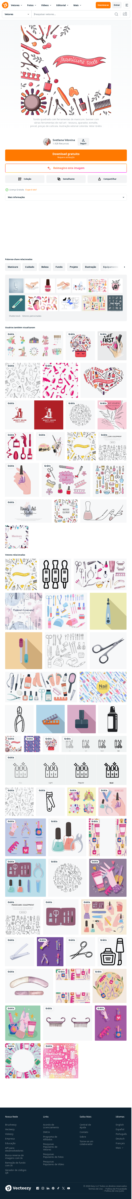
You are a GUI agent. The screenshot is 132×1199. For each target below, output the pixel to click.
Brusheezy (10, 1124)
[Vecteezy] (5, 5)
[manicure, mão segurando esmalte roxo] (22, 480)
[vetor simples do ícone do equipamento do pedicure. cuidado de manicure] (112, 719)
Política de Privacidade (113, 1188)
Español (117, 1129)
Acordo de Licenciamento (50, 1126)
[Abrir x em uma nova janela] (63, 1188)
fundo (59, 266)
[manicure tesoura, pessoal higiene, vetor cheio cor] (80, 951)
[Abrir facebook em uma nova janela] (37, 1188)
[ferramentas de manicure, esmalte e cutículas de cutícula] (67, 837)
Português (118, 1133)
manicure (13, 266)
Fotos (30, 5)
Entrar (117, 5)
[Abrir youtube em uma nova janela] (68, 1188)
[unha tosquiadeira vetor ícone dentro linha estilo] (50, 802)
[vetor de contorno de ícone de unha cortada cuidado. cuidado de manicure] (19, 719)
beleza (44, 266)
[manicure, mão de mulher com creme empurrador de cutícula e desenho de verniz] (22, 1023)
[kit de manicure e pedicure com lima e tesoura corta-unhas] (61, 917)
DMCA (45, 1132)
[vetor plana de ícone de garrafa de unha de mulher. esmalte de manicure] (81, 719)
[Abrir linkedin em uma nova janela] (48, 1188)
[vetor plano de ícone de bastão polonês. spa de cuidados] (23, 650)
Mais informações (16, 197)
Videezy (9, 1133)
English (117, 1124)
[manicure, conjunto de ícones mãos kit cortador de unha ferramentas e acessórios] (104, 917)
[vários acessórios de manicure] (110, 986)
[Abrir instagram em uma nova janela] (43, 1188)
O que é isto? (31, 189)
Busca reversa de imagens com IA (14, 1157)
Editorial (61, 5)
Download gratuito (66, 155)
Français (117, 1143)
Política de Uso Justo (112, 1190)
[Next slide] (119, 267)
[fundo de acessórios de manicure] (73, 986)
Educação (10, 1143)
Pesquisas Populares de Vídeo (49, 1164)
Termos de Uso (93, 1188)
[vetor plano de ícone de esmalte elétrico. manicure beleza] (108, 611)
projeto (74, 266)
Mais (76, 5)
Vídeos (45, 5)
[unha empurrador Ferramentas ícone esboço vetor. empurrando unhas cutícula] (55, 574)
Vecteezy (9, 1129)
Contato (82, 1132)
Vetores (15, 5)
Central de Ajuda (84, 1126)
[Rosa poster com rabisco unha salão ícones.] (60, 1060)
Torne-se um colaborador (85, 1143)
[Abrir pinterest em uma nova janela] (53, 1188)
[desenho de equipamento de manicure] (23, 1060)
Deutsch (117, 1138)
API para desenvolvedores (14, 1149)
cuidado (29, 266)
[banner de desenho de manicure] (108, 837)
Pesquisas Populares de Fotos (52, 1155)
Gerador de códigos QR (15, 1171)
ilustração (90, 266)
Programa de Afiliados (49, 1138)
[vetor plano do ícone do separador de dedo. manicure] (50, 719)
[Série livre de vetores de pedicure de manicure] (66, 480)
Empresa (10, 1138)
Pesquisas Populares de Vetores (49, 1147)
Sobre (81, 1136)
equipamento (110, 266)
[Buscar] (116, 14)
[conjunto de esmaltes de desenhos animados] (34, 345)
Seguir (83, 143)
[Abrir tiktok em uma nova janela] (58, 1188)
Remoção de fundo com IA (15, 1164)
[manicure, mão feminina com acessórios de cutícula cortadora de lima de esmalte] (112, 802)
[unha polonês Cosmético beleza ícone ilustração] (112, 951)
